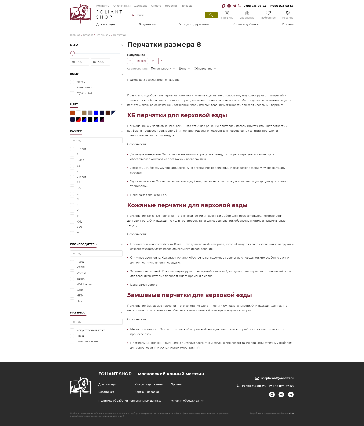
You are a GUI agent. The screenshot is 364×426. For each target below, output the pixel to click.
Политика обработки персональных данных (129, 400)
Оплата (156, 5)
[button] (211, 15)
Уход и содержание (194, 24)
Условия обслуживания (187, 400)
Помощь (186, 5)
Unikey (290, 413)
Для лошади (105, 24)
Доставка (140, 5)
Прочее (287, 24)
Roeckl (141, 61)
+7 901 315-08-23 (254, 6)
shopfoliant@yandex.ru (277, 378)
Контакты (103, 5)
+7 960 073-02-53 (280, 6)
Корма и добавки (246, 24)
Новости (171, 5)
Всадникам (147, 24)
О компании (122, 5)
